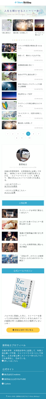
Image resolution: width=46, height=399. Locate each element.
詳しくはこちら (11, 361)
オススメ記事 (9, 193)
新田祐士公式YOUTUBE (15, 379)
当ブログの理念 (10, 186)
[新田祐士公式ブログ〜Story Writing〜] (23, 3)
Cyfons (7, 384)
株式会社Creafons (12, 374)
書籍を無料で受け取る (23, 330)
